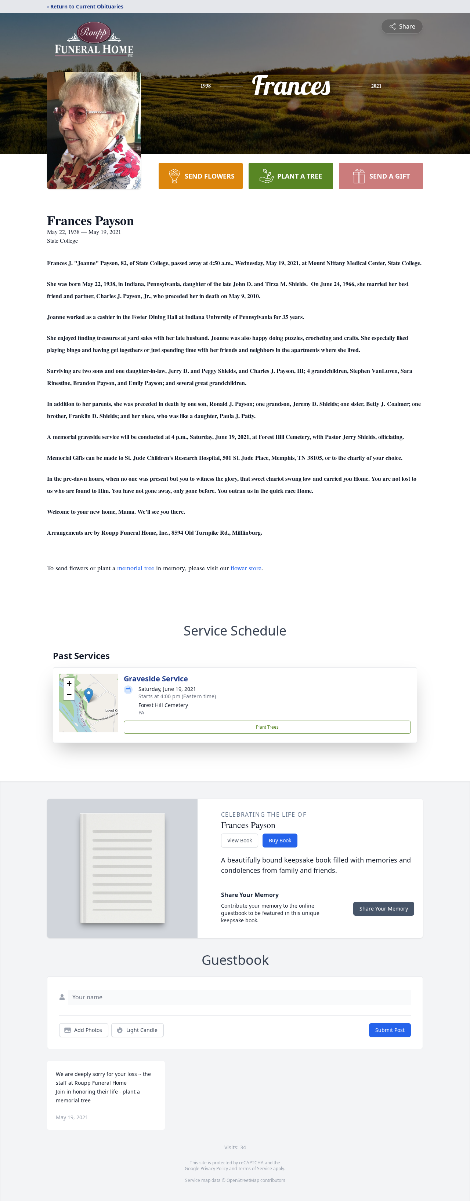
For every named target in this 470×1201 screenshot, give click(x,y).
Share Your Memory (383, 908)
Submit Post (390, 1029)
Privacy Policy (214, 1168)
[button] (88, 695)
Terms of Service (255, 1168)
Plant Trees (267, 727)
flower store (246, 567)
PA (141, 712)
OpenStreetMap (243, 1180)
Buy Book (280, 840)
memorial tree (135, 567)
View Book (239, 840)
